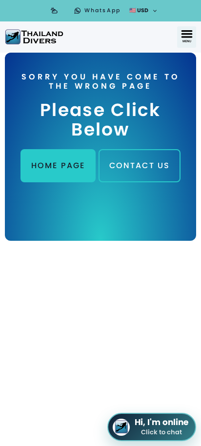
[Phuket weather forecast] (54, 10)
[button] (186, 37)
